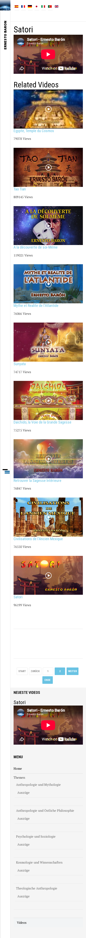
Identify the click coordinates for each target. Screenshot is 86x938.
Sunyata (20, 364)
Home (18, 768)
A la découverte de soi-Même (36, 247)
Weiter (72, 671)
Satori (18, 597)
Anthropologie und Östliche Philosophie (45, 810)
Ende (47, 680)
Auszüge (23, 792)
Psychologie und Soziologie (36, 836)
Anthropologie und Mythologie (38, 784)
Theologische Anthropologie (36, 888)
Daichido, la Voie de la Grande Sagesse (42, 422)
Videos (22, 922)
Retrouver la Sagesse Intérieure (37, 480)
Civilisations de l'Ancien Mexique (38, 539)
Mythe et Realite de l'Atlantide (36, 305)
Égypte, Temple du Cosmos (34, 131)
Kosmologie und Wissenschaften (39, 862)
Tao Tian (20, 189)
